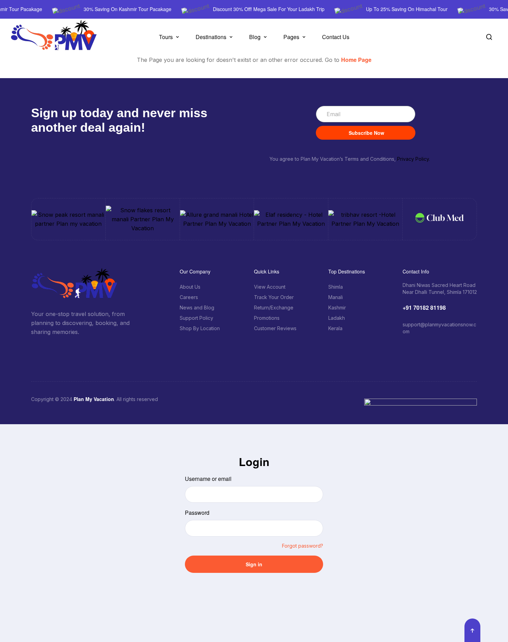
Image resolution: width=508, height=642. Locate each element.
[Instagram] (84, 350)
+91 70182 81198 (424, 307)
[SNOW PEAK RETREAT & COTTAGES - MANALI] (68, 219)
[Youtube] (112, 350)
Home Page (356, 60)
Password (197, 513)
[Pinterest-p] (98, 350)
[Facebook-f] (57, 350)
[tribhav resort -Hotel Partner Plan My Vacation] (365, 219)
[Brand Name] (439, 219)
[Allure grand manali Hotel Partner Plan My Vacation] (217, 219)
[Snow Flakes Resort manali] (143, 219)
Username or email (208, 479)
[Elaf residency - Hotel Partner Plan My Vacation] (291, 219)
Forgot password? (302, 546)
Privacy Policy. (413, 159)
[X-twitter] (70, 350)
